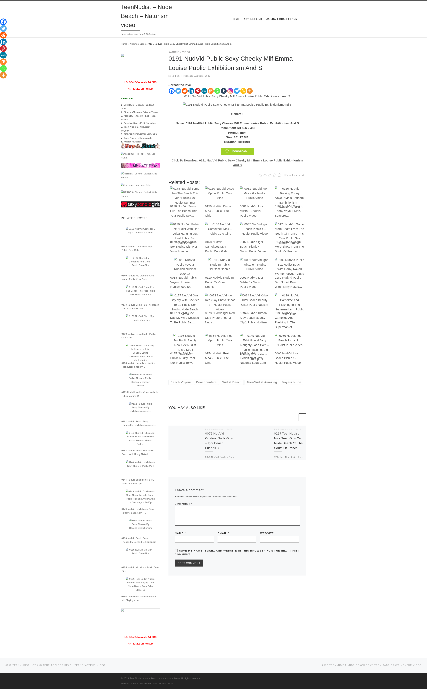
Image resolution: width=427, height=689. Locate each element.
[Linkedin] (191, 91)
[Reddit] (185, 91)
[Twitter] (178, 91)
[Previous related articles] (294, 417)
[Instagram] (230, 91)
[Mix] (211, 91)
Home (124, 43)
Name (180, 533)
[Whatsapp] (217, 91)
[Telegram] (237, 91)
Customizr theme (164, 683)
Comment (184, 503)
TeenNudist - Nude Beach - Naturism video (154, 678)
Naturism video (138, 43)
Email (223, 533)
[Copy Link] (243, 91)
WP (134, 683)
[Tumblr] (224, 91)
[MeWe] (204, 91)
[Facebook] (172, 91)
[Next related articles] (302, 417)
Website (267, 533)
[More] (250, 91)
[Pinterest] (198, 91)
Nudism (176, 76)
